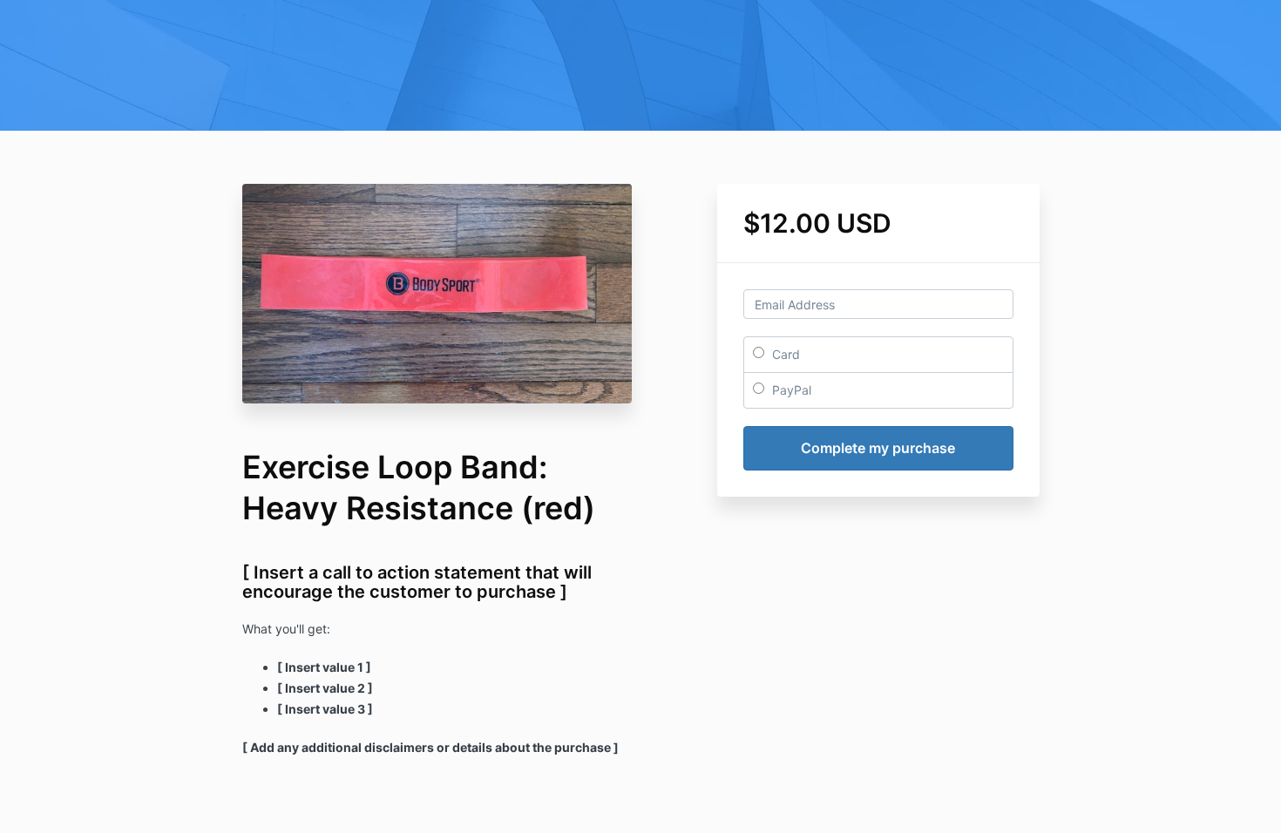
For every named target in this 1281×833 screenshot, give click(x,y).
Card (784, 354)
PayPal (790, 390)
